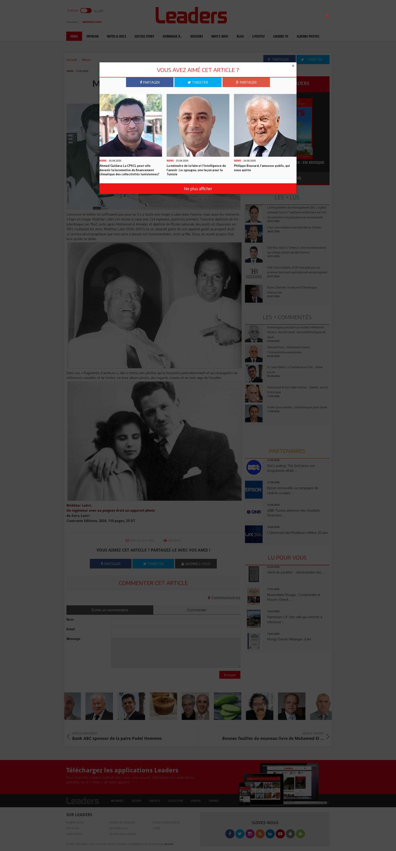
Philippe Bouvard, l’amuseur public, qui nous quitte (262, 168)
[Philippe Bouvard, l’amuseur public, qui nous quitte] (265, 125)
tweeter (199, 82)
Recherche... (256, 14)
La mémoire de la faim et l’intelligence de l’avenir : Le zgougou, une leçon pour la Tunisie (196, 170)
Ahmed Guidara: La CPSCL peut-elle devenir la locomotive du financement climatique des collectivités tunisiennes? (129, 170)
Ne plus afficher (198, 188)
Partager (151, 82)
